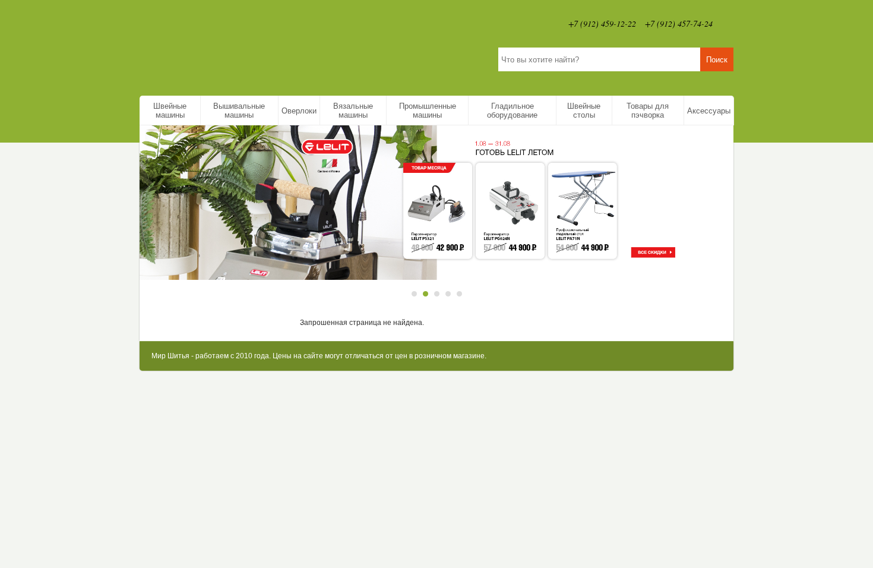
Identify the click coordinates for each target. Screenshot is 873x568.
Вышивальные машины (239, 110)
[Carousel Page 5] (459, 293)
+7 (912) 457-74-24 (679, 23)
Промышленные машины (427, 110)
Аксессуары (708, 110)
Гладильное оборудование (512, 110)
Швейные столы (583, 110)
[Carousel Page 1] (414, 293)
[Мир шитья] (267, 45)
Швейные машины (169, 110)
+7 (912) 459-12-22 (602, 23)
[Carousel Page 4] (448, 293)
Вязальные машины (353, 110)
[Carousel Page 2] (425, 293)
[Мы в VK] (727, 24)
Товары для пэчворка (648, 110)
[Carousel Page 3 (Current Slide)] (436, 293)
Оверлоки (299, 110)
